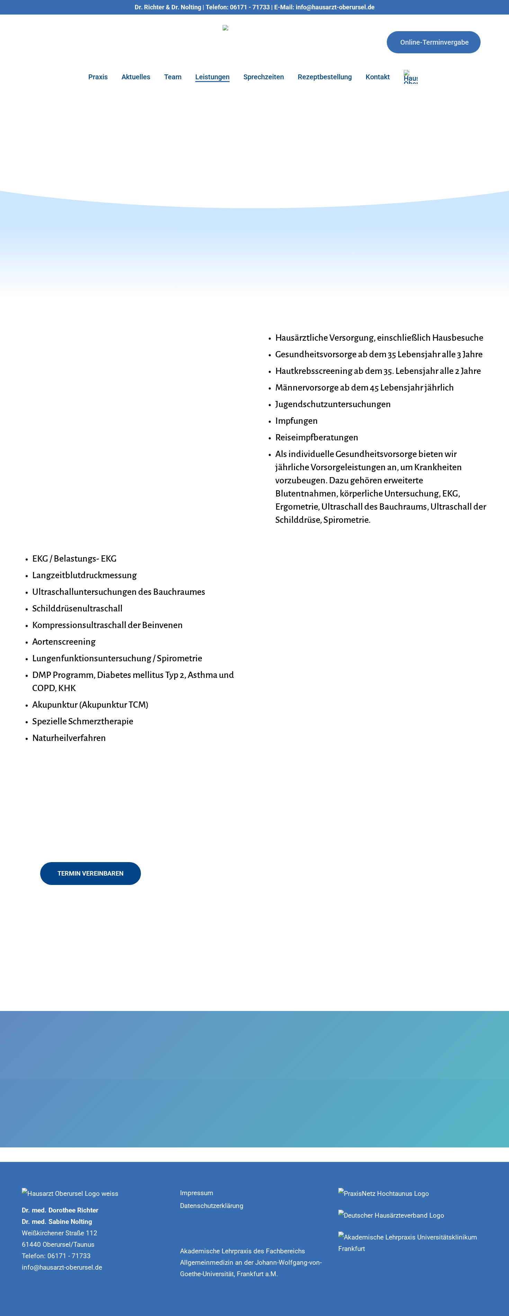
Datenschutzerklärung (211, 1206)
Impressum (196, 1193)
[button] (90, 873)
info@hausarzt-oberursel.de (62, 1267)
